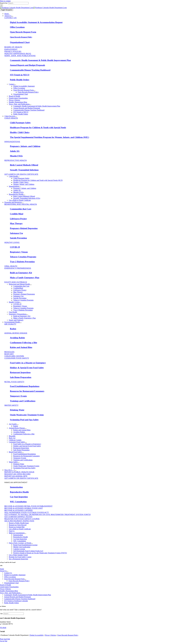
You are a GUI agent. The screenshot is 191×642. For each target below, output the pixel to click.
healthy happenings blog (17, 53)
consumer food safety (16, 358)
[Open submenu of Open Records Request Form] (34, 90)
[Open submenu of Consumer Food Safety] (26, 442)
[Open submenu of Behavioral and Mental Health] (31, 284)
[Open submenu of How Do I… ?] (15, 470)
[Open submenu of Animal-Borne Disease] (26, 428)
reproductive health (15, 160)
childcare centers (14, 356)
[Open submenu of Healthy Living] (20, 302)
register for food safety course (22, 519)
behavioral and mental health (20, 204)
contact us (10, 18)
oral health (10, 266)
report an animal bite (15, 476)
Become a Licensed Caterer (18, 510)
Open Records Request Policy (67, 635)
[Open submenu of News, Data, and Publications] (30, 104)
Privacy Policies (50, 635)
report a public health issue (19, 472)
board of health (13, 47)
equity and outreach (15, 282)
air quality (10, 324)
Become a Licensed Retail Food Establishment (28, 506)
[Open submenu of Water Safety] (19, 462)
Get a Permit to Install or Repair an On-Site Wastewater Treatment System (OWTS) (47, 514)
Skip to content (5, 1)
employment (10, 49)
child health (11, 118)
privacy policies (12, 51)
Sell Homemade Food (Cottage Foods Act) (26, 512)
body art (9, 354)
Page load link (5, 639)
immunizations (12, 142)
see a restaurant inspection (19, 521)
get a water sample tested (18, 517)
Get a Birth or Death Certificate (21, 478)
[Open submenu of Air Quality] (18, 424)
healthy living (12, 242)
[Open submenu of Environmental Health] (21, 322)
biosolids (9, 352)
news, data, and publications (20, 56)
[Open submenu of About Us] (12, 16)
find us (8, 480)
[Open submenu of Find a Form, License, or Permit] (32, 543)
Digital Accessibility (37, 635)
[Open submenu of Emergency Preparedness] (27, 314)
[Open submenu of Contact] (15, 84)
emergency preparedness (17, 268)
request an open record (17, 474)
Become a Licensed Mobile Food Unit (23, 508)
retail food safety (14, 382)
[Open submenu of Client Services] (16, 116)
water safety (11, 405)
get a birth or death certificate (21, 174)
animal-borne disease (15, 333)
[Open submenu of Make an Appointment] (25, 533)
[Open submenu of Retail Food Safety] (23, 452)
